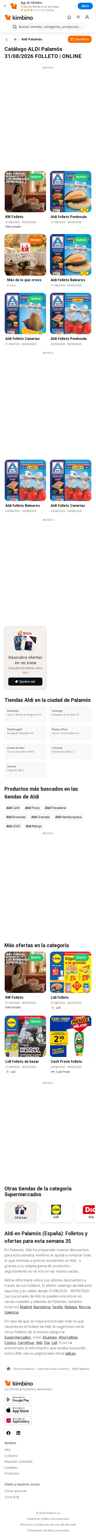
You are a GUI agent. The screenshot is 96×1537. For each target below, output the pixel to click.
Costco (10, 1342)
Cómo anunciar (15, 1491)
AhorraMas (68, 1337)
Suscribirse (82, 39)
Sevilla (57, 1306)
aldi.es (70, 1353)
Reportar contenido (18, 1461)
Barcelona (41, 1306)
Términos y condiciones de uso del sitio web (48, 1525)
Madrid (26, 1306)
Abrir (85, 6)
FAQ (7, 1450)
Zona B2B (11, 1497)
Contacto (11, 1456)
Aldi (39, 1342)
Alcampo (50, 1337)
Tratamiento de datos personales (48, 1530)
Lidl (54, 1342)
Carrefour (26, 1342)
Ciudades (11, 1467)
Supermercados (17, 1337)
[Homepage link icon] (8, 1369)
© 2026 (48, 1513)
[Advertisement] (48, 117)
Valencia (11, 1312)
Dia (47, 1342)
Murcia (84, 1306)
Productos (11, 1473)
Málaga (71, 1306)
